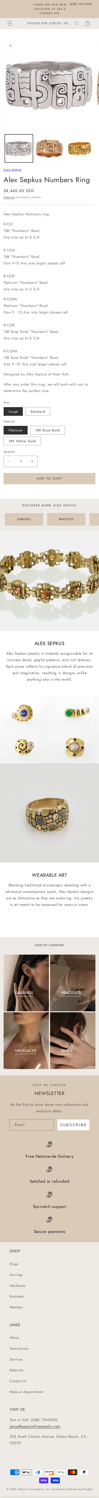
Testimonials (19, 1348)
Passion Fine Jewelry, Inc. (34, 1489)
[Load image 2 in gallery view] (49, 148)
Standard (38, 411)
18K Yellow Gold (22, 441)
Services (16, 1359)
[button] (9, 23)
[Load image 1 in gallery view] (19, 148)
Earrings (16, 1274)
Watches (16, 1307)
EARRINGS (24, 519)
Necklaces (17, 1285)
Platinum (16, 430)
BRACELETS (66, 519)
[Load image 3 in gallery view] (80, 148)
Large (13, 411)
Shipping (9, 197)
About (14, 1337)
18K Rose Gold (47, 430)
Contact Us (18, 1381)
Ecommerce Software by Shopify (72, 1489)
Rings (14, 1264)
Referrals (16, 1370)
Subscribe (73, 1125)
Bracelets (17, 1296)
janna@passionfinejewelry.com (35, 1426)
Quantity (9, 451)
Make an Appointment (26, 1391)
